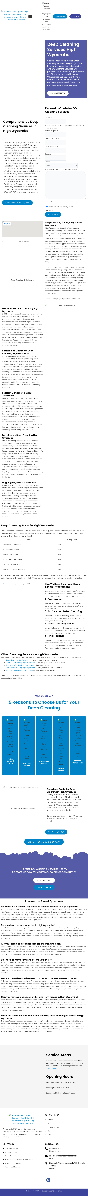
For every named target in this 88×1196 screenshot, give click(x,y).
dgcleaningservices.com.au (52, 1191)
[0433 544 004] (46, 1148)
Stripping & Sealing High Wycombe (20, 665)
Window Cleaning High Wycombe (19, 670)
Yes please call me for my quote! (60, 207)
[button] (30, 16)
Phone (52, 138)
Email (51, 146)
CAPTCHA (49, 211)
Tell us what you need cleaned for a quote (61, 169)
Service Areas (51, 1068)
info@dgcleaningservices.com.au (63, 1156)
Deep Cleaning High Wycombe (18, 660)
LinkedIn (48, 118)
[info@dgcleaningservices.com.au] (46, 1156)
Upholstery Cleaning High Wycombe (20, 668)
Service (48, 162)
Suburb (48, 154)
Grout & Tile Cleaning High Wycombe (20, 663)
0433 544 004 (55, 1148)
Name (51, 131)
